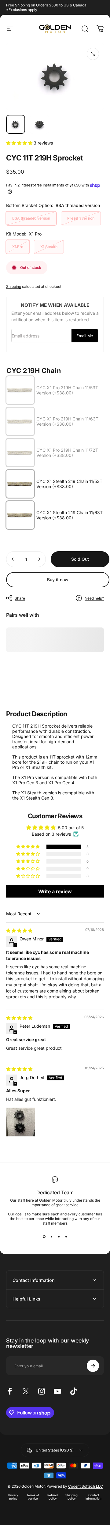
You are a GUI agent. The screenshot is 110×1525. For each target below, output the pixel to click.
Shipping (13, 286)
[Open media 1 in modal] (93, 54)
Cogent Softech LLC (85, 1486)
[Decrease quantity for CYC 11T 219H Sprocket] (12, 559)
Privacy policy (13, 1496)
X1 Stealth (48, 246)
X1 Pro (17, 246)
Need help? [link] (94, 598)
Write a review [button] (55, 891)
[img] (19, 930)
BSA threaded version (31, 218)
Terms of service (33, 1496)
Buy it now (57, 579)
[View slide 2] (51, 1236)
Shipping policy (71, 1496)
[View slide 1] (44, 1236)
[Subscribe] (93, 1366)
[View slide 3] (58, 1236)
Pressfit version (80, 218)
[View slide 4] (66, 1236)
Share (20, 598)
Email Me (84, 335)
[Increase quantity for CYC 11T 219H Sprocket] (39, 559)
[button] (20, 142)
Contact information (93, 1496)
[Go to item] (15, 124)
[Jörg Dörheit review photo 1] (20, 1122)
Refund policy (52, 1496)
